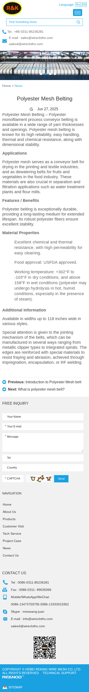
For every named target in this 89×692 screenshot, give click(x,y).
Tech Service (12, 533)
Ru (78, 4)
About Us (9, 512)
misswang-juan (33, 611)
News (19, 86)
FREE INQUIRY (15, 403)
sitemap (15, 687)
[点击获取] (39, 478)
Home (6, 86)
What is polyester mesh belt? (41, 389)
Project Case (12, 541)
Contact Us (11, 555)
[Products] (44, 65)
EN (84, 4)
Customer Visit (13, 526)
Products (9, 519)
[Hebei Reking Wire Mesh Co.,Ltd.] (17, 8)
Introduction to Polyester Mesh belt (53, 382)
